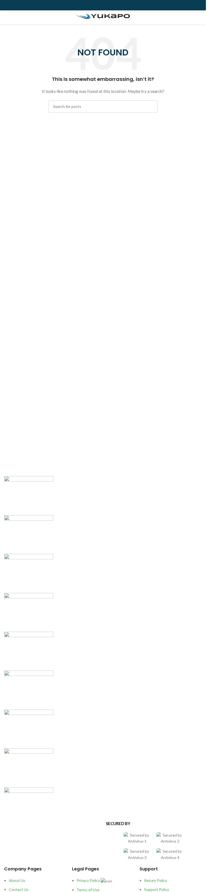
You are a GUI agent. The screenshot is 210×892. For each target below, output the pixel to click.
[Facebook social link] (90, 5)
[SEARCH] (151, 106)
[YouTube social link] (109, 5)
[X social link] (96, 5)
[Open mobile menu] (6, 17)
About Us (17, 880)
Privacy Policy (88, 880)
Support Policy (156, 889)
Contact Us (18, 889)
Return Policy (155, 880)
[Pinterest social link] (116, 5)
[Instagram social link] (103, 5)
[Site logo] (103, 16)
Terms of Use (88, 889)
